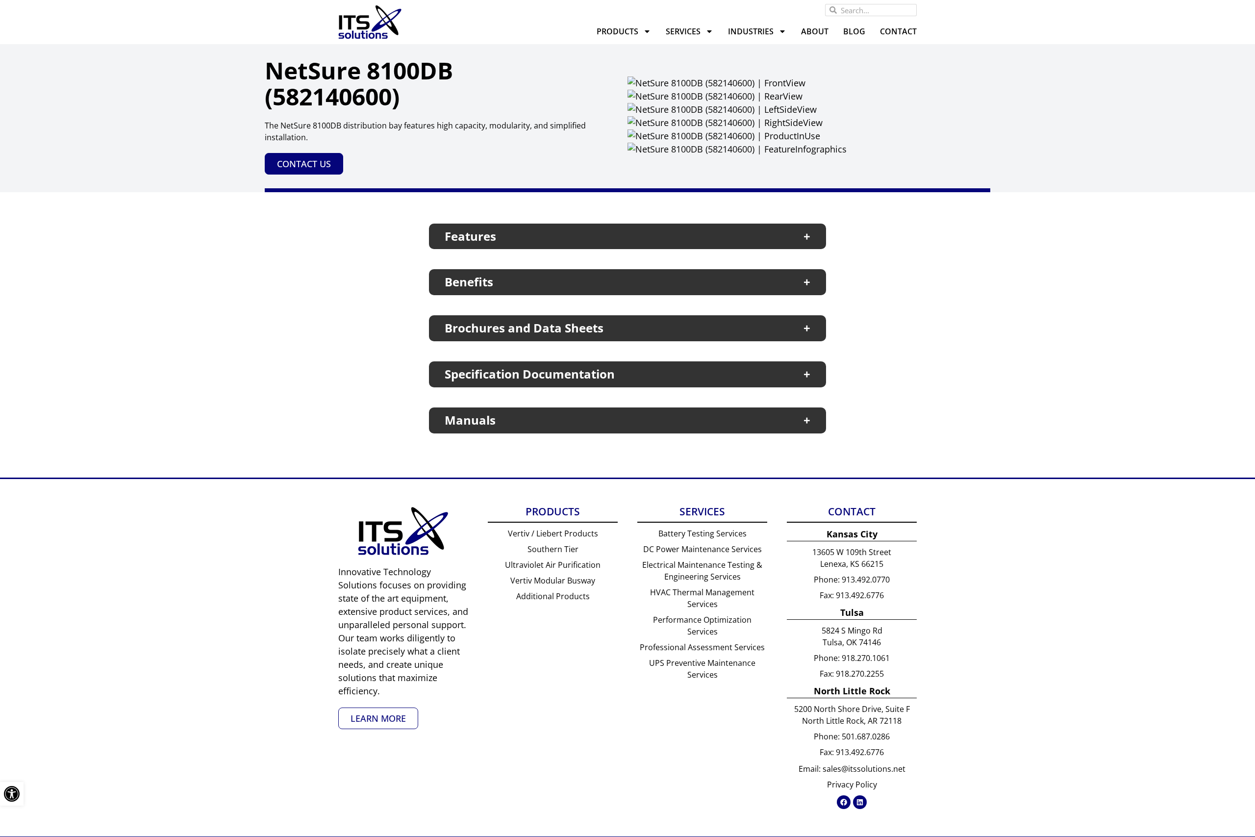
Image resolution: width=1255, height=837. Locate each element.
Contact (898, 31)
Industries (751, 31)
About (814, 31)
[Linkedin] (860, 802)
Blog (854, 31)
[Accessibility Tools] (12, 794)
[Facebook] (844, 802)
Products (617, 31)
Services (683, 31)
